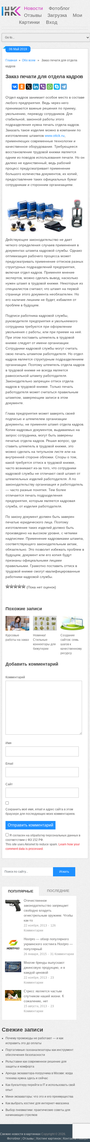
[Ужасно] (8, 586)
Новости (33, 8)
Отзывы (33, 15)
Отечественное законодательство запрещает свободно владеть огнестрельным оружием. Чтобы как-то (48, 910)
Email (9, 763)
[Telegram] (64, 87)
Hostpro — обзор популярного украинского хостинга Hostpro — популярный (48, 944)
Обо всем (28, 60)
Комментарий (15, 677)
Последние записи (58, 892)
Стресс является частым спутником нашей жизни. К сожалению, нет (44, 996)
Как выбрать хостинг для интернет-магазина (37, 1103)
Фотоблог (59, 8)
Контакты (69, 1138)
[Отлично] (24, 586)
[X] (29, 87)
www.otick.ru (54, 136)
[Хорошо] (20, 586)
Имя (9, 743)
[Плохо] (12, 586)
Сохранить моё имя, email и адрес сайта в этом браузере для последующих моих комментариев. (40, 812)
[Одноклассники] (22, 87)
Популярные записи (20, 892)
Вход (51, 22)
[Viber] (43, 87)
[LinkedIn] (36, 87)
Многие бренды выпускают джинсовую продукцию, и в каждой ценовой (44, 967)
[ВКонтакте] (15, 87)
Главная (11, 60)
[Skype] (57, 87)
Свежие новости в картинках (20, 1134)
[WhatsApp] (50, 87)
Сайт (9, 784)
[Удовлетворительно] (16, 586)
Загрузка (57, 15)
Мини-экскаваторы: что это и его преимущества (39, 1096)
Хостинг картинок (48, 1138)
